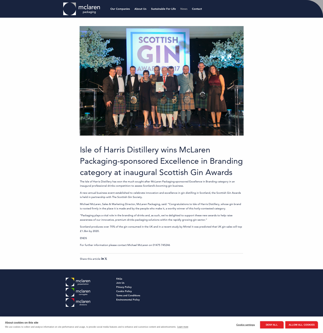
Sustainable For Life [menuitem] (163, 8)
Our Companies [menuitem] (120, 8)
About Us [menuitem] (140, 8)
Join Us (120, 283)
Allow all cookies (302, 325)
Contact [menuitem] (197, 8)
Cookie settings (245, 325)
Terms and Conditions (128, 295)
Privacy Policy (124, 287)
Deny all (272, 325)
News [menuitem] (183, 8)
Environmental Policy (128, 300)
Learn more (182, 327)
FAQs (119, 279)
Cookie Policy (124, 291)
